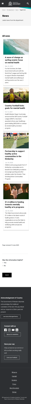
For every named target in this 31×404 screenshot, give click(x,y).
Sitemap (14, 392)
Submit (7, 275)
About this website (14, 388)
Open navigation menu (2, 3)
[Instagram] (9, 330)
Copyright (14, 376)
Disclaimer (14, 380)
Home (3, 10)
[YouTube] (13, 330)
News (17, 10)
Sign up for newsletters (12, 334)
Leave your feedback (12, 357)
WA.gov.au (14, 372)
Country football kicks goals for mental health (15, 107)
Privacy (14, 384)
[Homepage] (14, 4)
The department (10, 10)
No (5, 266)
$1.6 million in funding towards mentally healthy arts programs (14, 205)
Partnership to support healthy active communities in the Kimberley (15, 155)
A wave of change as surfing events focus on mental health (14, 60)
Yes (5, 263)
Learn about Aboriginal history (10, 316)
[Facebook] (5, 330)
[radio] (2, 262)
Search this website (27, 3)
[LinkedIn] (17, 330)
